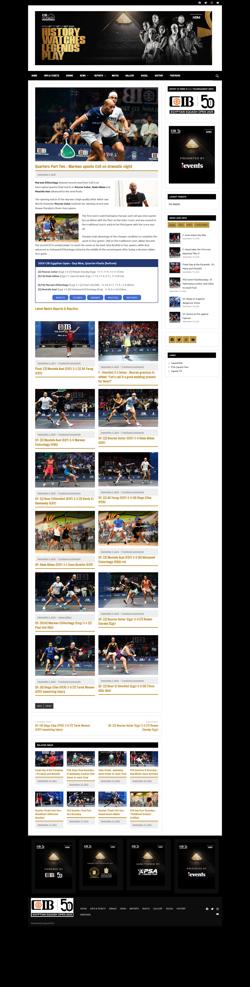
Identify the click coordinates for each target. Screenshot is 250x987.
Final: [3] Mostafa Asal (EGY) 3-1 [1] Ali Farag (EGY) (64, 370)
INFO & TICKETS (51, 75)
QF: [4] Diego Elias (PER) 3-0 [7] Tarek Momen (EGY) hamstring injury (64, 689)
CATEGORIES (201, 224)
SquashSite (177, 362)
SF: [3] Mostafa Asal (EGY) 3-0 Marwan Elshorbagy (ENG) (60, 442)
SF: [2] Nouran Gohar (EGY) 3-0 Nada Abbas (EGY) (126, 440)
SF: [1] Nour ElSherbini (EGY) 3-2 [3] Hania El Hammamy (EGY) (64, 500)
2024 (39, 705)
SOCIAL (144, 75)
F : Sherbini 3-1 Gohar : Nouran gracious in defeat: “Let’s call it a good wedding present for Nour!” (127, 377)
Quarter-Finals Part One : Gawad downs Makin (111, 812)
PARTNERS (175, 75)
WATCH (115, 75)
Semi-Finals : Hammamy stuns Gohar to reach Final (112, 772)
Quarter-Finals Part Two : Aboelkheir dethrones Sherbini (48, 814)
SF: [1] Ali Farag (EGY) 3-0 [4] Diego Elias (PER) (124, 499)
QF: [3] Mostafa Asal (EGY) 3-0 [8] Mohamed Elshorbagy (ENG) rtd (126, 559)
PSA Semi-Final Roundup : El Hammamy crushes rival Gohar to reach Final (81, 773)
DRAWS (69, 75)
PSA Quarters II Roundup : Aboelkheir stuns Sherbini (144, 772)
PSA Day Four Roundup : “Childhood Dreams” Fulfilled (143, 814)
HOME (34, 75)
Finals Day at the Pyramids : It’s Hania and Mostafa (49, 772)
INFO (189, 224)
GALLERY (129, 75)
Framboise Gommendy (69, 363)
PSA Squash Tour (180, 366)
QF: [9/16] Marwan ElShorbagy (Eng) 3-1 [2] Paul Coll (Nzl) (63, 625)
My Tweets (174, 203)
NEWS (83, 75)
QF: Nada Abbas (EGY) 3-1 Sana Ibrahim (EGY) (64, 564)
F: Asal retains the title (194, 234)
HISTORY (159, 75)
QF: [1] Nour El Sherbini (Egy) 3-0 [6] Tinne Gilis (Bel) (126, 688)
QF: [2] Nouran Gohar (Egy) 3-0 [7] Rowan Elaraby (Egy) (125, 621)
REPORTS (98, 75)
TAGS (181, 224)
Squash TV (176, 370)
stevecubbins (65, 617)
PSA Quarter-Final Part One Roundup (79, 812)
